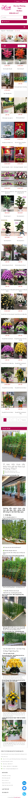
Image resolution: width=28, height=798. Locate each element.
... (14, 420)
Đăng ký (18, 1)
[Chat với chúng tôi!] (24, 788)
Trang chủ (3, 30)
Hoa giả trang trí (17, 797)
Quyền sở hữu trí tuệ (6, 782)
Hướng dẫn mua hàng (6, 775)
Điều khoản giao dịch (6, 778)
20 (18, 420)
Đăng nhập (24, 1)
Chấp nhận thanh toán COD (7, 785)
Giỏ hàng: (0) (6, 21)
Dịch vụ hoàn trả (5, 780)
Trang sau (23, 420)
